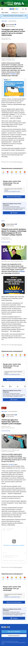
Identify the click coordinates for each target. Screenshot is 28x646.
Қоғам (2, 220)
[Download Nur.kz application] (14, 3)
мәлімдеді (21, 271)
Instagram (13, 74)
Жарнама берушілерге (14, 635)
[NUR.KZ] (14, 9)
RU (23, 9)
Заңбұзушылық (14, 12)
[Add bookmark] (25, 386)
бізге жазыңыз (18, 161)
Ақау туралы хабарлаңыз (14, 631)
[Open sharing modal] (18, 386)
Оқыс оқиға (4, 12)
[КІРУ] (25, 9)
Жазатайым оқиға (12, 411)
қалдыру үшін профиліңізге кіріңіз (12, 191)
